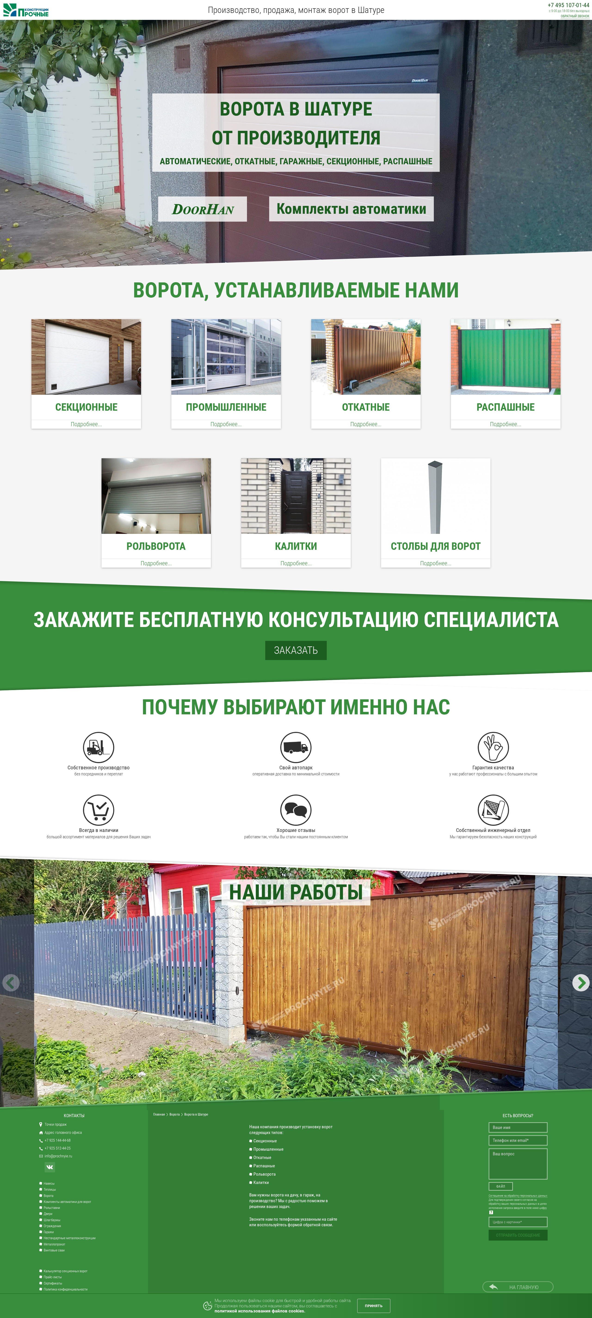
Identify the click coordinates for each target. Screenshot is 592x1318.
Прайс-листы (53, 1277)
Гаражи (49, 1232)
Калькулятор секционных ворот (65, 1271)
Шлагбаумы (52, 1220)
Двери (48, 1214)
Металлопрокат (54, 1244)
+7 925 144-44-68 (58, 1140)
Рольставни (52, 1208)
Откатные (262, 1157)
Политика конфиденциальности (65, 1289)
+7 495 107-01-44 (568, 5)
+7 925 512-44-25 (58, 1148)
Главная (159, 1114)
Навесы (49, 1183)
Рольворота (264, 1174)
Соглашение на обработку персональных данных (518, 1195)
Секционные (265, 1141)
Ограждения (52, 1226)
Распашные (264, 1165)
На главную (524, 1287)
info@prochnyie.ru (58, 1156)
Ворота (48, 1196)
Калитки (261, 1182)
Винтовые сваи (54, 1250)
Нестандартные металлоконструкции (70, 1238)
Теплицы (50, 1189)
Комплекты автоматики (351, 208)
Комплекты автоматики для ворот (67, 1202)
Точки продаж (56, 1124)
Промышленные (268, 1149)
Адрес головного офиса (63, 1132)
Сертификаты (53, 1283)
